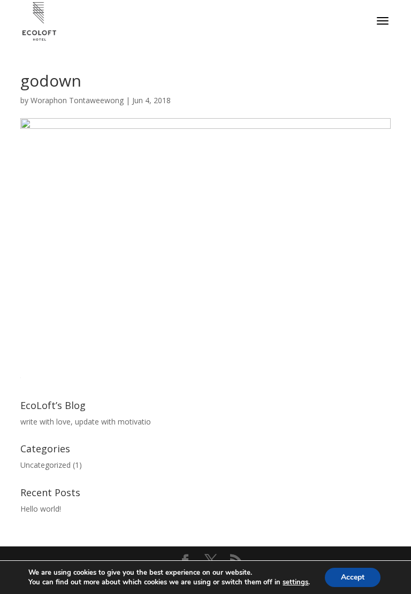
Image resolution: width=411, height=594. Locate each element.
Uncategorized (45, 465)
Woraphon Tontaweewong (77, 100)
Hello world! (40, 509)
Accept (352, 577)
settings (295, 582)
